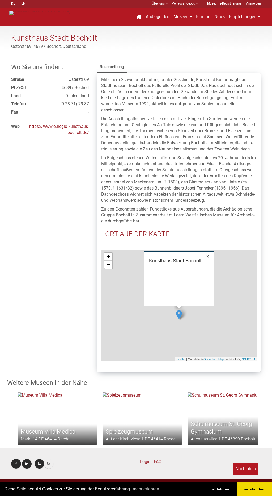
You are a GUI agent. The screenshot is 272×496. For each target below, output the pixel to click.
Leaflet (181, 359)
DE (13, 3)
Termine (202, 16)
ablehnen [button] (220, 489)
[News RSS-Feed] (48, 464)
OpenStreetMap (213, 359)
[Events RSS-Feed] (39, 464)
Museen (180, 16)
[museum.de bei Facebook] (16, 464)
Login (145, 461)
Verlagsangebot (183, 3)
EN (23, 3)
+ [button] (108, 256)
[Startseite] (139, 17)
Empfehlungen (242, 16)
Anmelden (253, 3)
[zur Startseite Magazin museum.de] (41, 12)
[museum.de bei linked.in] (27, 464)
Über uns (158, 3)
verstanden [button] (254, 489)
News (219, 16)
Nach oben (246, 468)
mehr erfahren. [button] (146, 489)
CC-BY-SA (248, 359)
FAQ (158, 461)
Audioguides (157, 16)
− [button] (108, 264)
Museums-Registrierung (224, 3)
